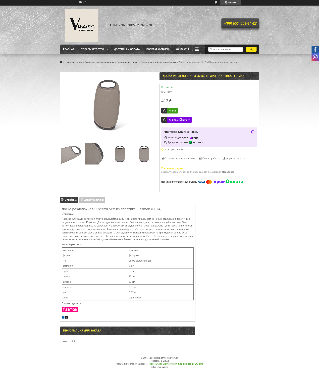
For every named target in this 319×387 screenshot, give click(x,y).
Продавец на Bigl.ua (159, 361)
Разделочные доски (127, 62)
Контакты (182, 49)
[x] (66, 317)
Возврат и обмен (157, 49)
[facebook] (63, 317)
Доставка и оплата (127, 49)
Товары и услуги (92, 49)
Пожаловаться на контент (159, 364)
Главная (68, 49)
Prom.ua (174, 358)
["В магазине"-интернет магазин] (81, 24)
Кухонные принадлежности (99, 62)
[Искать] (251, 49)
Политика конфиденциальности (188, 364)
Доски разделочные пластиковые (159, 62)
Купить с (174, 119)
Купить (173, 110)
